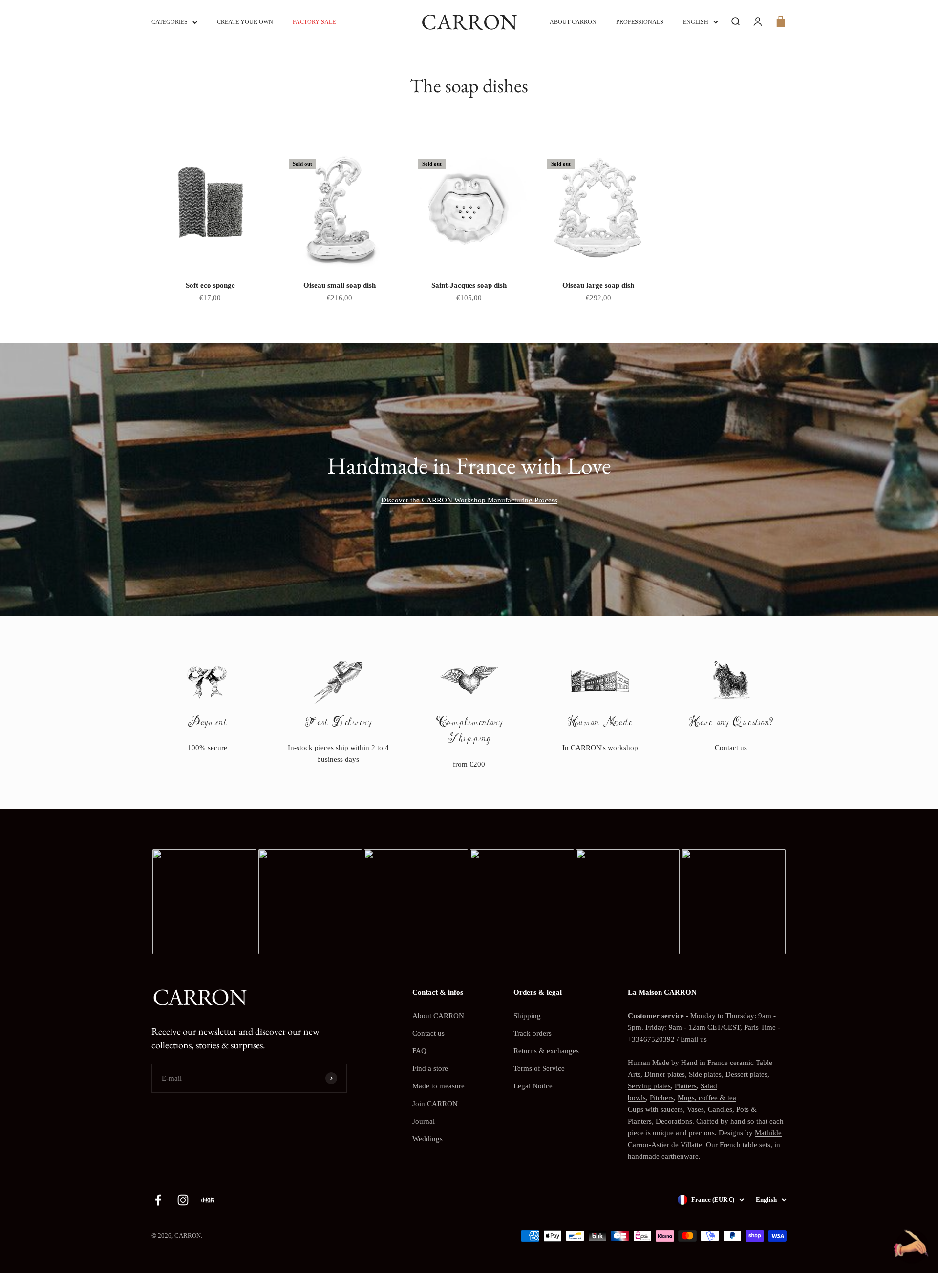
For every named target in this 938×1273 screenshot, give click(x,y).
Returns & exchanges (546, 1051)
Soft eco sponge (210, 285)
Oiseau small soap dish (339, 285)
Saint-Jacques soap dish (469, 285)
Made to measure (438, 1086)
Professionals (639, 22)
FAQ (419, 1051)
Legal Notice (533, 1086)
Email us (694, 1039)
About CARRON (573, 22)
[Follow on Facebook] (158, 1200)
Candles (720, 1109)
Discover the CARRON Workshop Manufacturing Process (469, 500)
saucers (672, 1109)
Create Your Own (245, 22)
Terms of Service (539, 1068)
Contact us (731, 747)
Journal (423, 1121)
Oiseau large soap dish (598, 285)
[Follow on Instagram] (183, 1200)
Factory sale (314, 22)
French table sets (745, 1144)
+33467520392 (651, 1039)
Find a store (430, 1068)
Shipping (527, 1016)
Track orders (532, 1033)
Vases (695, 1109)
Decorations (674, 1121)
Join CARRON (435, 1103)
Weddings (427, 1139)
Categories (169, 22)
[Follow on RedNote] (207, 1200)
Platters (686, 1086)
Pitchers (662, 1098)
